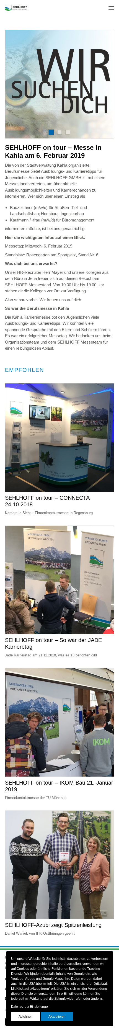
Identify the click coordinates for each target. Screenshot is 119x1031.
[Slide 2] (59, 132)
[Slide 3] (68, 132)
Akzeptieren (57, 1017)
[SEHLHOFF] (16, 8)
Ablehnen (26, 1017)
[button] (111, 8)
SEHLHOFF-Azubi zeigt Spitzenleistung (53, 925)
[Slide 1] (51, 132)
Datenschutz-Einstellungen (30, 1007)
